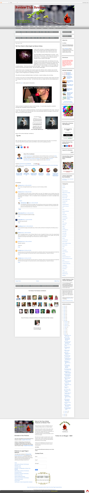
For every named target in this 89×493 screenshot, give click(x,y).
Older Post (56, 281)
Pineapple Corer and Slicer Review (67, 336)
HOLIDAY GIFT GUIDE (67, 116)
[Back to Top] (87, 491)
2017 (64, 318)
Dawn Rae (20, 241)
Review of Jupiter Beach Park (67, 350)
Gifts (63, 221)
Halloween (64, 224)
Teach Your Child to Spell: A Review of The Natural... (67, 405)
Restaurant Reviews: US (66, 256)
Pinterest (29, 158)
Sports (63, 260)
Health (63, 226)
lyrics (22, 82)
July (65, 328)
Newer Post (18, 281)
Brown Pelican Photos (66, 387)
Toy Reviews (64, 268)
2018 (64, 317)
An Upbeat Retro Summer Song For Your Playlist (34, 174)
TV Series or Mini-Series (66, 263)
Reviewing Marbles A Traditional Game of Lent (67, 408)
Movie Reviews (64, 241)
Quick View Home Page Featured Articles (54, 487)
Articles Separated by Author (41, 487)
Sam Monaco (39, 28)
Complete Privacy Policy (28, 445)
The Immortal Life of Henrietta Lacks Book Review (67, 342)
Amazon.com (69, 298)
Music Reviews (38, 165)
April (65, 332)
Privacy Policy (17, 480)
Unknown (20, 185)
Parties (63, 246)
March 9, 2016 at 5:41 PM (26, 250)
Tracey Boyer (45, 28)
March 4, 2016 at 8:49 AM (27, 219)
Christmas (64, 202)
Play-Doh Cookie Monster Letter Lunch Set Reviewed (70, 94)
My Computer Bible (67, 389)
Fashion (63, 212)
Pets (63, 248)
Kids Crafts (64, 236)
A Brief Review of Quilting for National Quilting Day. (67, 362)
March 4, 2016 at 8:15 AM (28, 213)
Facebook (33, 158)
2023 (64, 310)
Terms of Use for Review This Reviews (22, 477)
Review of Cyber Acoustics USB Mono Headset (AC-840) (67, 339)
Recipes (63, 253)
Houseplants (64, 234)
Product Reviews (65, 251)
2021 (64, 313)
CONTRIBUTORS (18, 26)
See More (17, 39)
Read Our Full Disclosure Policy (67, 300)
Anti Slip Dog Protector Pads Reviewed (69, 77)
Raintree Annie (32, 28)
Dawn (36, 26)
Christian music (21, 165)
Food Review (64, 216)
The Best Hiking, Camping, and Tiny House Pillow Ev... (67, 358)
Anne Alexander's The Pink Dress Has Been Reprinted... (67, 366)
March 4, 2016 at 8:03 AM (26, 185)
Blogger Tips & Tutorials (66, 192)
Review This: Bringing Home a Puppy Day (67, 353)
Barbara (19, 232)
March (65, 334)
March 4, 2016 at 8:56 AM (28, 226)
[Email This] (34, 163)
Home (37, 281)
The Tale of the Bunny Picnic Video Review (67, 384)
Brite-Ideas (47, 26)
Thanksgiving (64, 265)
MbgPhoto (31, 26)
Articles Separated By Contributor (60, 28)
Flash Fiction (64, 214)
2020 (64, 314)
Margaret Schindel (25, 28)
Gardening (64, 219)
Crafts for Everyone (65, 206)
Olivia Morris (53, 26)
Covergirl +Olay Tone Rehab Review (67, 393)
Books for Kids (64, 197)
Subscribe (68, 135)
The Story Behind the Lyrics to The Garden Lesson (19, 174)
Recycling (64, 255)
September (66, 325)
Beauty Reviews (18, 33)
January (65, 412)
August (65, 327)
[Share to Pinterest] (36, 163)
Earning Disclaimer (18, 472)
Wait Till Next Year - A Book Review (70, 85)
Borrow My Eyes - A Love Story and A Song (70, 81)
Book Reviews (64, 194)
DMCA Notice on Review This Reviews (22, 470)
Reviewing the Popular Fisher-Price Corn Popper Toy (67, 396)
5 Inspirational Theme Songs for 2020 (26, 174)
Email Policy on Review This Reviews (22, 473)
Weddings (64, 275)
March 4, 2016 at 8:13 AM (26, 191)
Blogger (54, 489)
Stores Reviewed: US (65, 261)
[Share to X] (35, 163)
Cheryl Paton (51, 28)
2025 (64, 307)
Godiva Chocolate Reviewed (48, 174)
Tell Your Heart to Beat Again (52, 165)
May (65, 331)
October (65, 324)
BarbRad (19, 250)
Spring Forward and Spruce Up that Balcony (67, 378)
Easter (63, 209)
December (66, 321)
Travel (63, 270)
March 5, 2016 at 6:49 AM (27, 241)
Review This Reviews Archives (67, 258)
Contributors (66, 48)
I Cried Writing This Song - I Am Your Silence (40, 174)
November (66, 322)
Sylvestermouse (25, 26)
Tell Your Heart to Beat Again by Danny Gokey (67, 400)
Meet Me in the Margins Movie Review (69, 89)
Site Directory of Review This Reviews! (22, 464)
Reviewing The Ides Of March (67, 391)
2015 (64, 414)
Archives (63, 187)
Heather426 (20, 219)
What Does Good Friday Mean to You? (67, 348)
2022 (64, 311)
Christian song (27, 165)
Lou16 (58, 26)
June (65, 329)
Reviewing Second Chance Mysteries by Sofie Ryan (67, 375)
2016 (64, 320)
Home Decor (64, 231)
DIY (63, 207)
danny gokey (32, 165)
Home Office (64, 233)
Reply (19, 188)
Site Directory (32, 487)
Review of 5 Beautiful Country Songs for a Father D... (67, 381)
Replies (20, 200)
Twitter (26, 158)
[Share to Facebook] (36, 163)
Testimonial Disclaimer (19, 479)
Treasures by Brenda (64, 26)
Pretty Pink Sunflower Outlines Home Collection (69, 73)
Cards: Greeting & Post (66, 199)
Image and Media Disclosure (20, 476)
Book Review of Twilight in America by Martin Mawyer (67, 372)
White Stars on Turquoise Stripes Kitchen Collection (70, 98)
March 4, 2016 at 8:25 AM (33, 202)
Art (62, 189)
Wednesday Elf (41, 26)
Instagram (38, 158)
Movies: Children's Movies (66, 243)
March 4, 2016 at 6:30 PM (26, 232)
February (66, 411)
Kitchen (63, 238)
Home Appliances (65, 229)
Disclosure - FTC (18, 465)
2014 (64, 415)
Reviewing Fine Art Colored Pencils (67, 356)
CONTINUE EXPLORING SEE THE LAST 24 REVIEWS (68, 102)
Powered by (65, 138)
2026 (64, 306)
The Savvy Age (18, 28)
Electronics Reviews (65, 211)
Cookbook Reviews (65, 204)
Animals (63, 185)
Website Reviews (65, 273)
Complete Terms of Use (26, 439)
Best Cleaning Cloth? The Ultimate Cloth (67, 369)
